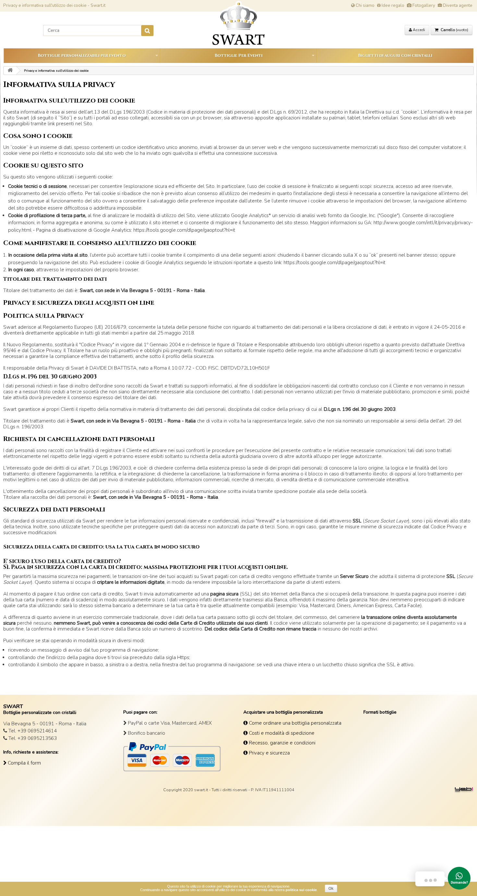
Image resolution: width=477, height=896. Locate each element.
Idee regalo (392, 5)
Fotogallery (423, 5)
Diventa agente (457, 5)
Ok (331, 888)
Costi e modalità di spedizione (281, 733)
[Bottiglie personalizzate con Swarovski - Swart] (238, 23)
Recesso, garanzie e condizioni (281, 743)
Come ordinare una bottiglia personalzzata (294, 723)
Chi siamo (364, 5)
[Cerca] (147, 30)
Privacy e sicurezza (269, 753)
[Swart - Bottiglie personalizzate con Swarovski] (10, 71)
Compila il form (23, 763)
